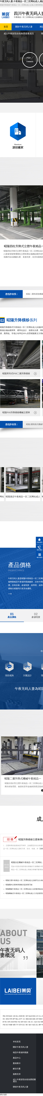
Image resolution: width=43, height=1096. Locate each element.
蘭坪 (40, 1025)
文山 (40, 1016)
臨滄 (30, 1016)
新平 (20, 1019)
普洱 (27, 1016)
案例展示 (17, 1063)
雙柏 (15, 1022)
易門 (14, 1019)
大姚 (28, 1022)
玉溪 (14, 1016)
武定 (38, 1022)
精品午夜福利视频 (20, 1052)
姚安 (25, 1022)
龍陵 (33, 1019)
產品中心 (17, 1058)
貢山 (36, 1025)
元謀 (35, 1022)
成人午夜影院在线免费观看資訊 (19, 33)
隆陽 (27, 1019)
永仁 (32, 1022)
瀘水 (30, 1025)
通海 (7, 1019)
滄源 (12, 1022)
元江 (24, 1019)
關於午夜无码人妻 (23, 26)
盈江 (23, 1025)
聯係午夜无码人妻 (20, 1087)
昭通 (20, 1016)
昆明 (7, 1016)
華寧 (10, 1019)
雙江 (5, 1022)
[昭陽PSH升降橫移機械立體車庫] (20, 407)
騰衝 (40, 1019)
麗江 (23, 1016)
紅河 (37, 1016)
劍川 (7, 1025)
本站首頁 (17, 1042)
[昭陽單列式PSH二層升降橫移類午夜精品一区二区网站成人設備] (20, 368)
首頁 (6, 26)
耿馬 (9, 1022)
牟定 (19, 1022)
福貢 (33, 1025)
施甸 (30, 1019)
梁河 (20, 1025)
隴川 (27, 1025)
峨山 (17, 1019)
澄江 (4, 1019)
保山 (17, 1016)
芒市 (17, 1025)
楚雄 (33, 1016)
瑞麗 (14, 1025)
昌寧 (37, 1019)
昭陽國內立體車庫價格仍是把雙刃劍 (19, 885)
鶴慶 (10, 1025)
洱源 (4, 1025)
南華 (22, 1022)
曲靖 (10, 1016)
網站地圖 (3, 1095)
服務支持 (17, 1074)
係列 (21, 320)
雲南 (4, 1016)
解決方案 (17, 1069)
